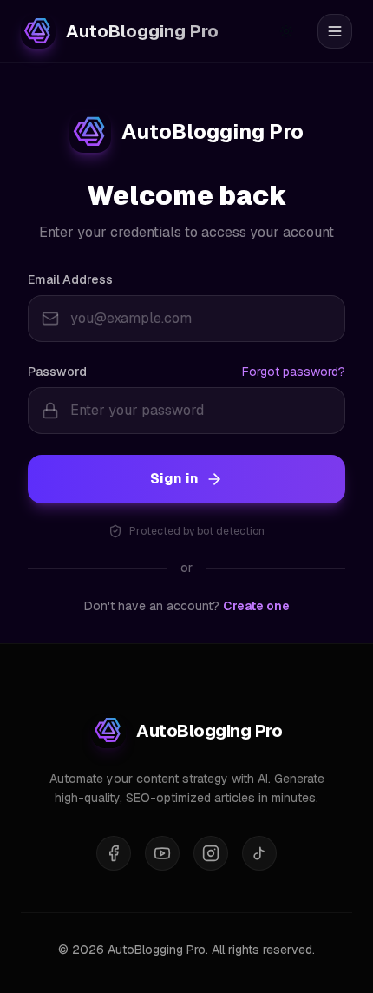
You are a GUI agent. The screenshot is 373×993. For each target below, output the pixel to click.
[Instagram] (210, 853)
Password (57, 371)
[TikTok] (259, 853)
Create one (256, 606)
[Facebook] (113, 853)
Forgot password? (293, 371)
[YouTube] (162, 853)
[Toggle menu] (334, 31)
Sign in (174, 479)
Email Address (70, 279)
